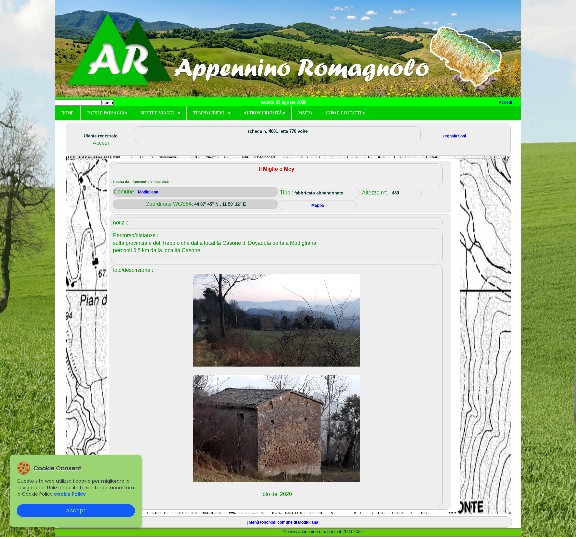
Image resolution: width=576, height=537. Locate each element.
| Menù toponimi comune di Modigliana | (283, 522)
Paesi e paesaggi (107, 113)
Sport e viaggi (160, 113)
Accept (76, 510)
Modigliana (148, 192)
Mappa (305, 113)
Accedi (505, 102)
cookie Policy (70, 494)
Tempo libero (211, 113)
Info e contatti (345, 113)
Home (67, 113)
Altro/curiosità (264, 113)
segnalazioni (454, 136)
